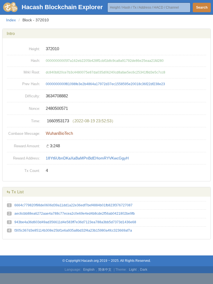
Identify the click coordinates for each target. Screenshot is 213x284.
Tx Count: (32, 171)
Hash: (35, 61)
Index (11, 20)
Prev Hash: (31, 84)
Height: (34, 49)
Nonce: (34, 108)
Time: (35, 121)
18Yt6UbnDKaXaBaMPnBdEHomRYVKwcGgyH (87, 158)
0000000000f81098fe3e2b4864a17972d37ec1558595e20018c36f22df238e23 (105, 84)
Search (201, 7)
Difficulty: (32, 96)
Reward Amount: (27, 146)
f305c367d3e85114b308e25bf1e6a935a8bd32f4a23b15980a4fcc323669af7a (73, 230)
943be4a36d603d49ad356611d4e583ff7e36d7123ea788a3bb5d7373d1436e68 (75, 222)
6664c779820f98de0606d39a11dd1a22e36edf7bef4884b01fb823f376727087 (73, 205)
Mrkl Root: (32, 72)
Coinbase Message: (24, 133)
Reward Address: (26, 158)
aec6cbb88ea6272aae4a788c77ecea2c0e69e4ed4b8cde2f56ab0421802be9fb (74, 213)
